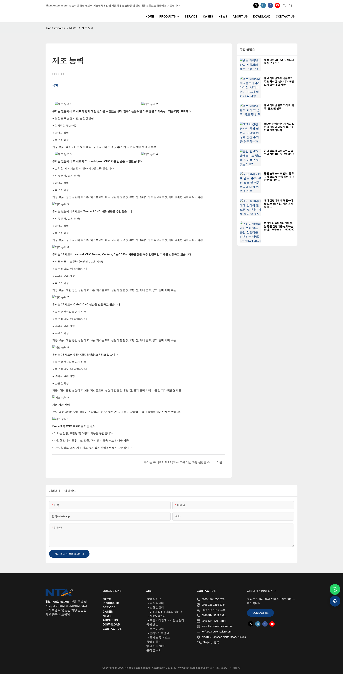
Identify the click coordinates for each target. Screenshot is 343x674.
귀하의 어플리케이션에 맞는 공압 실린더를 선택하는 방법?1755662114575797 (279, 226)
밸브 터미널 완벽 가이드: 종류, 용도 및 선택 (279, 107)
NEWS (73, 28)
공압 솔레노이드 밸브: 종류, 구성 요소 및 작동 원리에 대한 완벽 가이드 (279, 176)
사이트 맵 (235, 667)
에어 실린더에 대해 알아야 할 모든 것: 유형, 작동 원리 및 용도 (278, 203)
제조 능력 (87, 28)
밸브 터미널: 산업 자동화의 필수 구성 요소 (279, 61)
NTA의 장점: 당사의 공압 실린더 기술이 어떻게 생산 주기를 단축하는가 (279, 127)
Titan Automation (55, 28)
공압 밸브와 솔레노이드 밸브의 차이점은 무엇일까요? (279, 152)
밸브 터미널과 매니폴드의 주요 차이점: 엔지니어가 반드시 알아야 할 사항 (279, 81)
